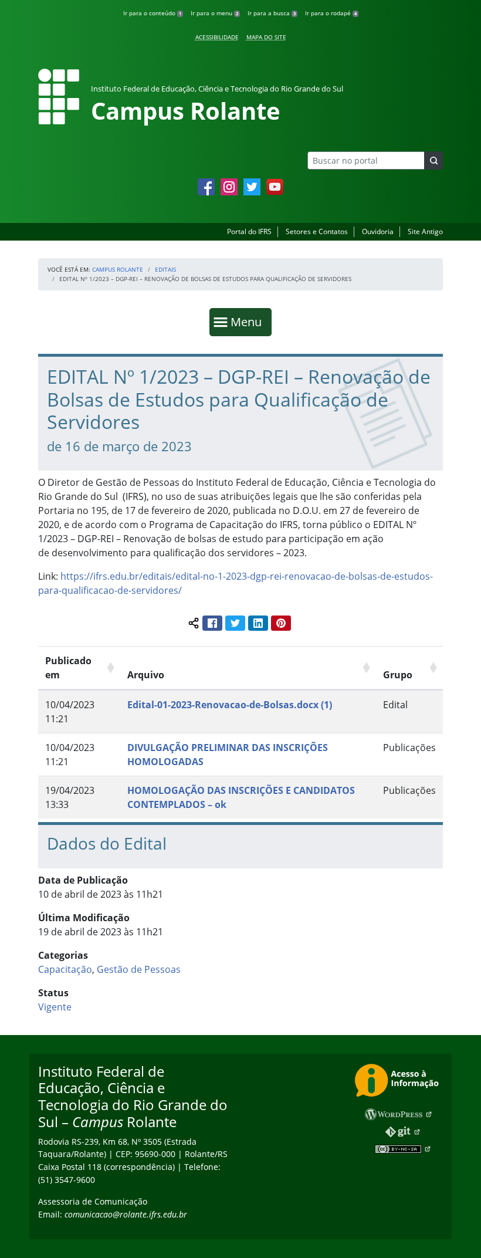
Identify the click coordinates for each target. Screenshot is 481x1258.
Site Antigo (425, 231)
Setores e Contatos (317, 231)
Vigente (55, 1006)
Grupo (397, 674)
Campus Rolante (117, 269)
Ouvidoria (378, 231)
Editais (165, 269)
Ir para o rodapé (331, 13)
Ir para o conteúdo (152, 13)
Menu (248, 321)
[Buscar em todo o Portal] (433, 160)
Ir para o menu (214, 13)
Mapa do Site (266, 37)
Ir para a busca (272, 13)
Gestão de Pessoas (139, 969)
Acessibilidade (217, 37)
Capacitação (65, 969)
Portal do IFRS (249, 231)
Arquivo (145, 674)
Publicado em (68, 667)
